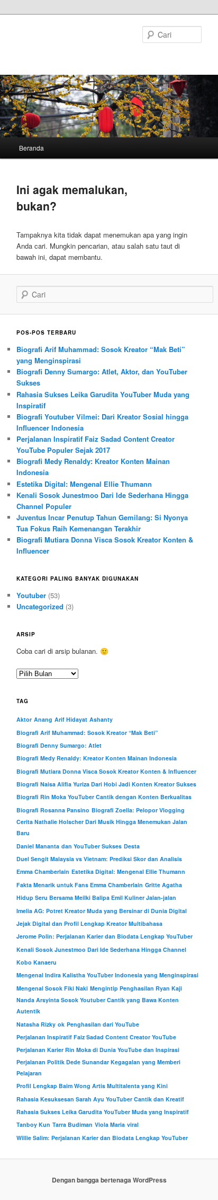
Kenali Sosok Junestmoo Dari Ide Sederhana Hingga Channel (101, 949)
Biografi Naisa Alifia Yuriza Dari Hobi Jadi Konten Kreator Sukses (106, 784)
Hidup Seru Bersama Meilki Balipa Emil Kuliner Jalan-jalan (96, 897)
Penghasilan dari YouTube (103, 1024)
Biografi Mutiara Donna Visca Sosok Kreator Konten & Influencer (106, 771)
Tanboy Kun (33, 1124)
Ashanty (101, 719)
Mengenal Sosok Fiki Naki (52, 988)
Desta (132, 846)
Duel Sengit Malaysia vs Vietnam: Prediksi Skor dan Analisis (99, 859)
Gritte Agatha (163, 885)
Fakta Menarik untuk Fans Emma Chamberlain (79, 885)
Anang (43, 719)
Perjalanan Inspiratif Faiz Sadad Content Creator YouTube (96, 1037)
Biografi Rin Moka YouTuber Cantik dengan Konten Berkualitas (104, 797)
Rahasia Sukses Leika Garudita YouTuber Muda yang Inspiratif (102, 1112)
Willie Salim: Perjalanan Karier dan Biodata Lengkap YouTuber (102, 1138)
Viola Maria (110, 1124)
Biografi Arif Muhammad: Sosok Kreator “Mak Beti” (87, 733)
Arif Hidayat (70, 719)
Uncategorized (39, 606)
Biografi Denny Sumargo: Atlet (59, 745)
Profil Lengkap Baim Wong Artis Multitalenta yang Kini (92, 1086)
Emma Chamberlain (42, 871)
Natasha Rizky (36, 1024)
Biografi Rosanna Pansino (52, 810)
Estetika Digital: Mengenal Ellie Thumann (84, 484)
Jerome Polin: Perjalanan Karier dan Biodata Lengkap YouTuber (104, 936)
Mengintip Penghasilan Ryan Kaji (136, 988)
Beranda (31, 147)
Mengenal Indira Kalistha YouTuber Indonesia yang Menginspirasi (107, 975)
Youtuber (31, 595)
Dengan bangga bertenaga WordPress (109, 1180)
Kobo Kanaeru (36, 962)
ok (61, 1024)
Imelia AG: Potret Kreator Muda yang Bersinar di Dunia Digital (101, 911)
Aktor (24, 719)
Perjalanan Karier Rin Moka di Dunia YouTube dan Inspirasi (97, 1050)
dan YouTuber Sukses (91, 846)
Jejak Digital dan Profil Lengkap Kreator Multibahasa (89, 923)
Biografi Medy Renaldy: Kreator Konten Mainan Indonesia (96, 758)
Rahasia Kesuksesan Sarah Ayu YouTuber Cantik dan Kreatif (100, 1099)
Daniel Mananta (37, 846)
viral (133, 1124)
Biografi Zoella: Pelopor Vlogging (138, 810)
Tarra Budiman (72, 1124)
